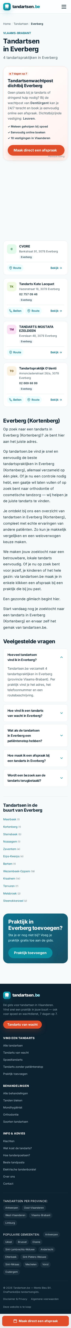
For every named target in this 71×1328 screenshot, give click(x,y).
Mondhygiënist (12, 1107)
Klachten (8, 1141)
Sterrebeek (12, 834)
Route (17, 267)
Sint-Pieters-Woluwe (34, 1256)
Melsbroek (12, 893)
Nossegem (11, 841)
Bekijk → (56, 267)
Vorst (45, 1264)
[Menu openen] (64, 6)
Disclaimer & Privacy (15, 1299)
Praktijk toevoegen (30, 953)
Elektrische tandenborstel (19, 1169)
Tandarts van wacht (22, 1024)
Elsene (36, 1241)
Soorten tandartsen (15, 1121)
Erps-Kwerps (13, 856)
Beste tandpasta (13, 1162)
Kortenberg (12, 826)
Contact (8, 1183)
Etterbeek (11, 1256)
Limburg (10, 1222)
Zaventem (11, 849)
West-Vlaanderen (15, 1215)
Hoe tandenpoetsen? (16, 1155)
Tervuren (10, 886)
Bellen (17, 310)
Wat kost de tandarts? (17, 1148)
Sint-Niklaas (12, 1264)
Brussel (22, 1241)
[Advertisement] (35, 197)
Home (7, 23)
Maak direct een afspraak (35, 150)
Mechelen (30, 1264)
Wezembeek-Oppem (19, 871)
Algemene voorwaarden (45, 1299)
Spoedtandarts (12, 1059)
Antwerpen (11, 1207)
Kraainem (11, 878)
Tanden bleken (12, 1100)
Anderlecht (47, 1249)
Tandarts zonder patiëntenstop (23, 1066)
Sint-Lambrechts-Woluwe (20, 1249)
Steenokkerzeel (15, 900)
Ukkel (8, 1241)
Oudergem (11, 1271)
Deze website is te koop (17, 1306)
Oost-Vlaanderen (34, 1207)
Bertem (9, 863)
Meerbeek (11, 819)
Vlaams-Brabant (40, 1215)
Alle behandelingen (15, 1093)
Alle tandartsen (13, 1045)
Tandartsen (21, 23)
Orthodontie (11, 1114)
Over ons (9, 1176)
